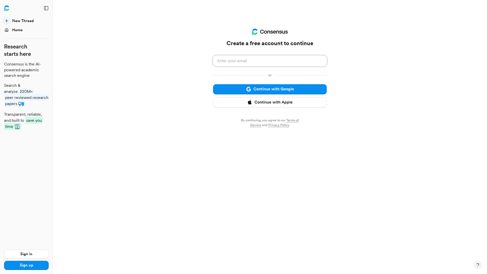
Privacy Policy (278, 125)
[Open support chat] (478, 265)
